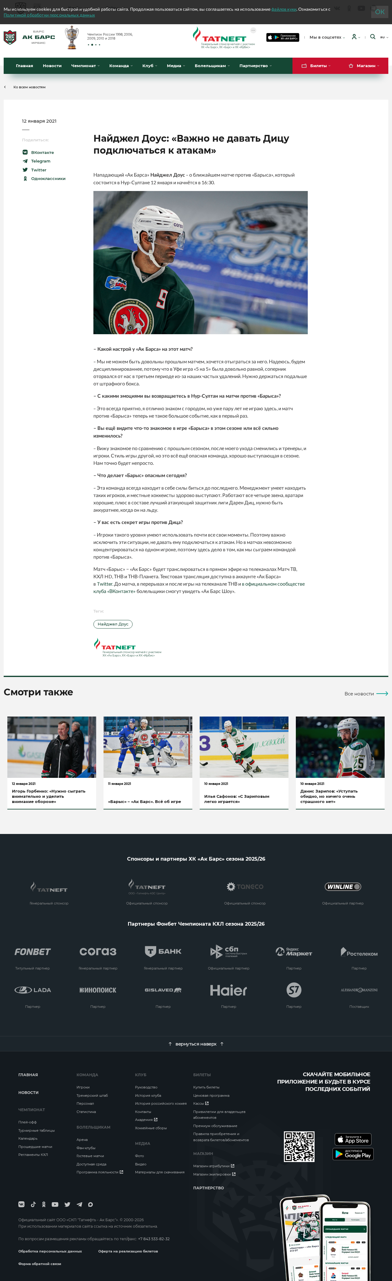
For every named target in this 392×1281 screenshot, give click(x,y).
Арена (82, 1140)
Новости (52, 65)
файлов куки (283, 9)
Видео (140, 1164)
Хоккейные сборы (151, 1128)
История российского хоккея (161, 1103)
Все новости (359, 694)
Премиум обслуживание (215, 1126)
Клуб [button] (147, 65)
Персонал (85, 1103)
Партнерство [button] (253, 65)
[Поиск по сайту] (372, 37)
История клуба (148, 1095)
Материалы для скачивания (160, 1172)
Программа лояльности (98, 1172)
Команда (87, 1075)
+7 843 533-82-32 (154, 1239)
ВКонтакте (42, 152)
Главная (24, 65)
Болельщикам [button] (210, 65)
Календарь (27, 1138)
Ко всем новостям (29, 87)
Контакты (143, 1112)
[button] (88, 45)
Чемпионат (31, 1109)
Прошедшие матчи (35, 1147)
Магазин (203, 1153)
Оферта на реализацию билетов (128, 1251)
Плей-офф (27, 1122)
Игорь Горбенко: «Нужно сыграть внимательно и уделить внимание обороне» (48, 796)
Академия (144, 1120)
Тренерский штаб (92, 1095)
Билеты (202, 1075)
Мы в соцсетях (325, 37)
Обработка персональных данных (50, 1251)
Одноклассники (48, 178)
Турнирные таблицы (36, 1130)
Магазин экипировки (212, 1174)
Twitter (38, 170)
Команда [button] (119, 65)
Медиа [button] (174, 65)
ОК (380, 12)
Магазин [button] (366, 65)
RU (382, 37)
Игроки (83, 1087)
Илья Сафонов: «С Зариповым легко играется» (237, 799)
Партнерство (208, 1188)
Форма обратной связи (39, 1264)
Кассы (198, 1103)
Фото (139, 1156)
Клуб (140, 1075)
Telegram (41, 161)
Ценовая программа (211, 1095)
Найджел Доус (113, 623)
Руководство (146, 1087)
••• (253, 30)
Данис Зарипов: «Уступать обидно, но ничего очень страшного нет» (329, 796)
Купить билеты (206, 1087)
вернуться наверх (196, 1044)
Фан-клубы (86, 1148)
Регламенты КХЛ (33, 1155)
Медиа (142, 1143)
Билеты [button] (318, 65)
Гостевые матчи (90, 1156)
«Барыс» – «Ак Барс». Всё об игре (144, 801)
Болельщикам (94, 1127)
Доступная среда (91, 1164)
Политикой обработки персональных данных (49, 14)
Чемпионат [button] (83, 65)
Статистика (86, 1112)
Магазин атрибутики (211, 1166)
